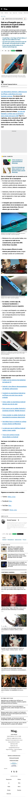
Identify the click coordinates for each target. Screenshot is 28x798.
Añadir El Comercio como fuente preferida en (14, 18)
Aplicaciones (18, 539)
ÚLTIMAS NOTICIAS (7, 698)
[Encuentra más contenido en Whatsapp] (8, 50)
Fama (9, 786)
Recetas (19, 790)
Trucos (24, 539)
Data (19, 783)
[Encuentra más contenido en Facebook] (2, 50)
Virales (8, 790)
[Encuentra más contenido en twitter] (5, 50)
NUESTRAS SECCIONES (14, 776)
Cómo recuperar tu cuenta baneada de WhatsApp (17, 161)
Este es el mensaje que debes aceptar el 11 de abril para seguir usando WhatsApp (18, 170)
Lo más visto (5, 544)
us (8, 783)
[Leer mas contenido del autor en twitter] (18, 520)
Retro (19, 786)
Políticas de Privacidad (14, 758)
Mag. (10, 501)
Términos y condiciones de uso (14, 755)
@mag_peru (13, 510)
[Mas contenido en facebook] (11, 771)
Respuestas (9, 779)
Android (4, 539)
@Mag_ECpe (11, 497)
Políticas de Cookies (14, 760)
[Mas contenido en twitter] (14, 771)
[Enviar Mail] (2, 84)
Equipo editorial (14, 734)
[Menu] (2, 9)
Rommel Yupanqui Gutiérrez (10, 84)
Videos (19, 779)
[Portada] (14, 733)
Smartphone (11, 539)
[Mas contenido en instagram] (16, 771)
